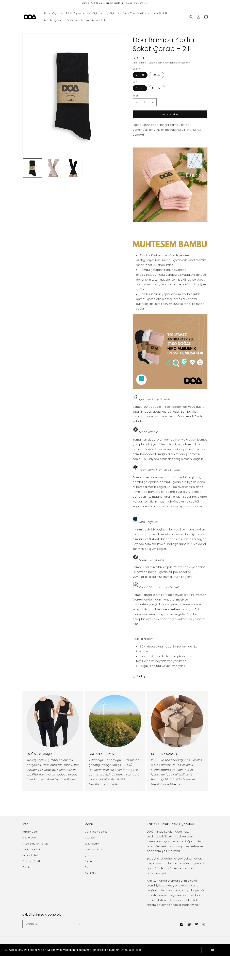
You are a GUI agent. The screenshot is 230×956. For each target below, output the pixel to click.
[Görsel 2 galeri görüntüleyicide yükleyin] (53, 168)
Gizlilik (26, 867)
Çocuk (89, 855)
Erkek (88, 867)
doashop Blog (94, 849)
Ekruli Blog (91, 873)
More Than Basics (96, 831)
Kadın (88, 861)
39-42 (156, 75)
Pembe (157, 88)
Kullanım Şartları (32, 861)
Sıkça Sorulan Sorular (36, 843)
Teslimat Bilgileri (32, 849)
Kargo (152, 62)
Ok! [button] (213, 950)
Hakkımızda (29, 831)
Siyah (139, 88)
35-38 (140, 75)
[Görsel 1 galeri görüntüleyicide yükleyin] (32, 168)
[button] (53, 13)
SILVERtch (90, 837)
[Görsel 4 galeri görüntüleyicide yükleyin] (73, 168)
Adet (135, 95)
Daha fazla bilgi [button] (131, 949)
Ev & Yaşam (92, 843)
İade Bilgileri (30, 855)
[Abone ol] (79, 924)
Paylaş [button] (141, 676)
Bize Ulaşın (29, 837)
